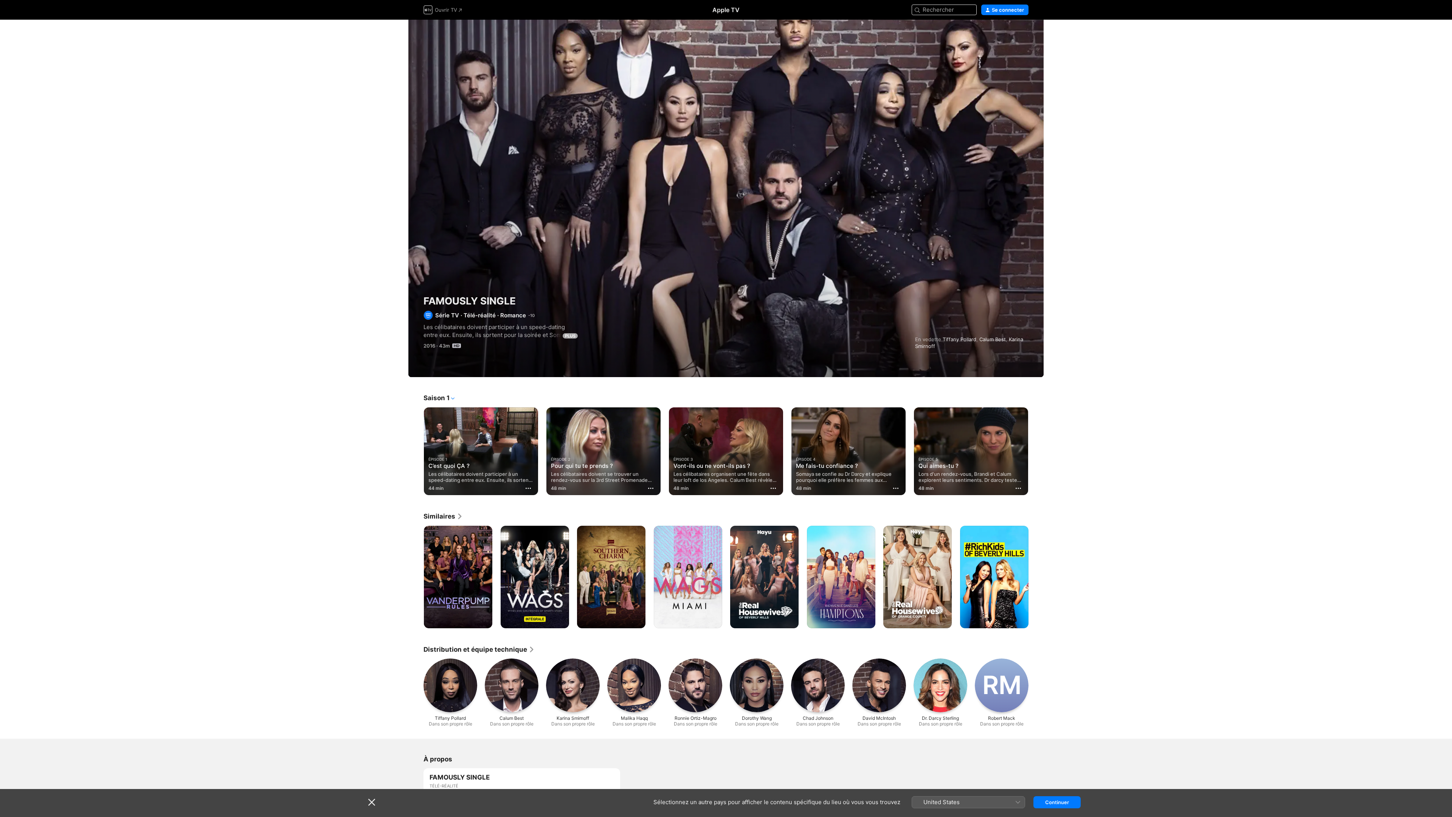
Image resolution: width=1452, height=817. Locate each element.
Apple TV (726, 10)
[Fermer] (371, 802)
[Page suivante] (1036, 451)
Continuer (1057, 802)
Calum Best (992, 339)
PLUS (570, 336)
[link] (443, 516)
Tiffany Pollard (959, 339)
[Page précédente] (416, 451)
